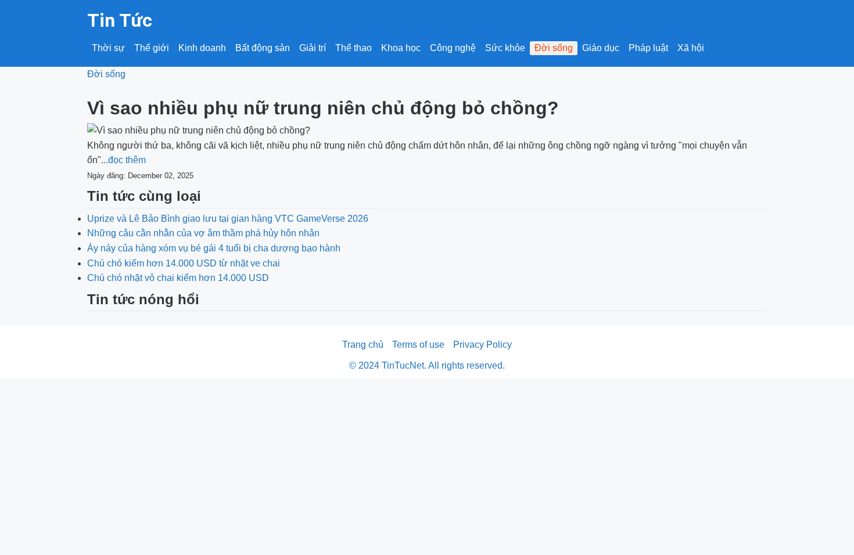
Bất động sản (262, 48)
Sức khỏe (505, 48)
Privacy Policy (482, 344)
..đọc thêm (124, 160)
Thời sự (108, 48)
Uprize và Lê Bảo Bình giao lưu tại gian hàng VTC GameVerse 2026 (227, 219)
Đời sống (553, 48)
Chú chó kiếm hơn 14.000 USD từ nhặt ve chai (183, 263)
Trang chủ (362, 344)
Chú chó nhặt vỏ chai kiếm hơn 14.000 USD (178, 278)
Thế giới (151, 48)
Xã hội (690, 48)
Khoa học (401, 48)
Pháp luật (648, 48)
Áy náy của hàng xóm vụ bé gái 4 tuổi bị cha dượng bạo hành (213, 248)
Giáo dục (600, 48)
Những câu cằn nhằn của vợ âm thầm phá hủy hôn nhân (203, 233)
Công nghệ (453, 48)
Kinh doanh (202, 48)
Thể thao (353, 48)
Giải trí (312, 48)
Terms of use (418, 344)
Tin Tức (119, 20)
